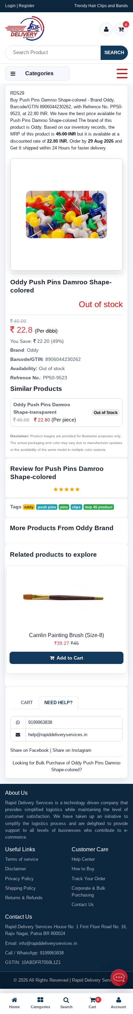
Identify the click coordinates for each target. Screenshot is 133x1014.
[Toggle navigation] (120, 73)
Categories (39, 73)
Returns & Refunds (24, 897)
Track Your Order (88, 878)
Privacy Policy (19, 878)
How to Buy (83, 868)
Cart (27, 702)
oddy (28, 507)
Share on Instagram (72, 750)
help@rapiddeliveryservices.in (57, 734)
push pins (47, 507)
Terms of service (21, 859)
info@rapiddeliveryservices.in (48, 943)
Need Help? (58, 702)
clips (76, 507)
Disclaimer (15, 868)
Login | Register (19, 5)
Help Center (83, 859)
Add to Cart (69, 658)
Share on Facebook (30, 750)
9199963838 (40, 722)
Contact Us (83, 904)
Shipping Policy (20, 888)
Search (114, 52)
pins (64, 507)
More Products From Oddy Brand (62, 528)
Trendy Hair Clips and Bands (101, 5)
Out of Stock (106, 412)
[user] (106, 30)
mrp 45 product (99, 507)
